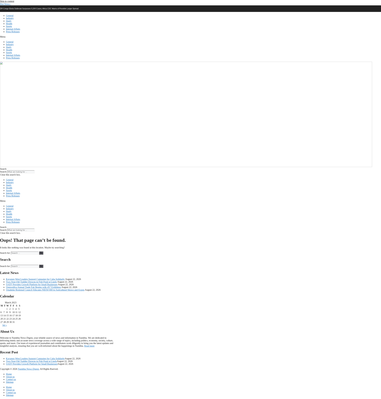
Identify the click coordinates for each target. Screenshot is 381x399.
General (9, 15)
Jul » (4, 325)
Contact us (11, 379)
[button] (5, 4)
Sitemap (10, 382)
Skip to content (7, 1)
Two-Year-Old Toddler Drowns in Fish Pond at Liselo (31, 282)
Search (3, 171)
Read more (89, 346)
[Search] (41, 253)
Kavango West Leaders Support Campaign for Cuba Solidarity (35, 279)
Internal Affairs (13, 29)
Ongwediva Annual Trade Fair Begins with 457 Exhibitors (33, 287)
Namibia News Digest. (28, 369)
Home (9, 374)
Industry (10, 18)
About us (10, 376)
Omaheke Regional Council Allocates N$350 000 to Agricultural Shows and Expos (45, 290)
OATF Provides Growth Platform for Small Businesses (31, 284)
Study (8, 21)
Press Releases (13, 31)
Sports (9, 26)
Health (9, 23)
